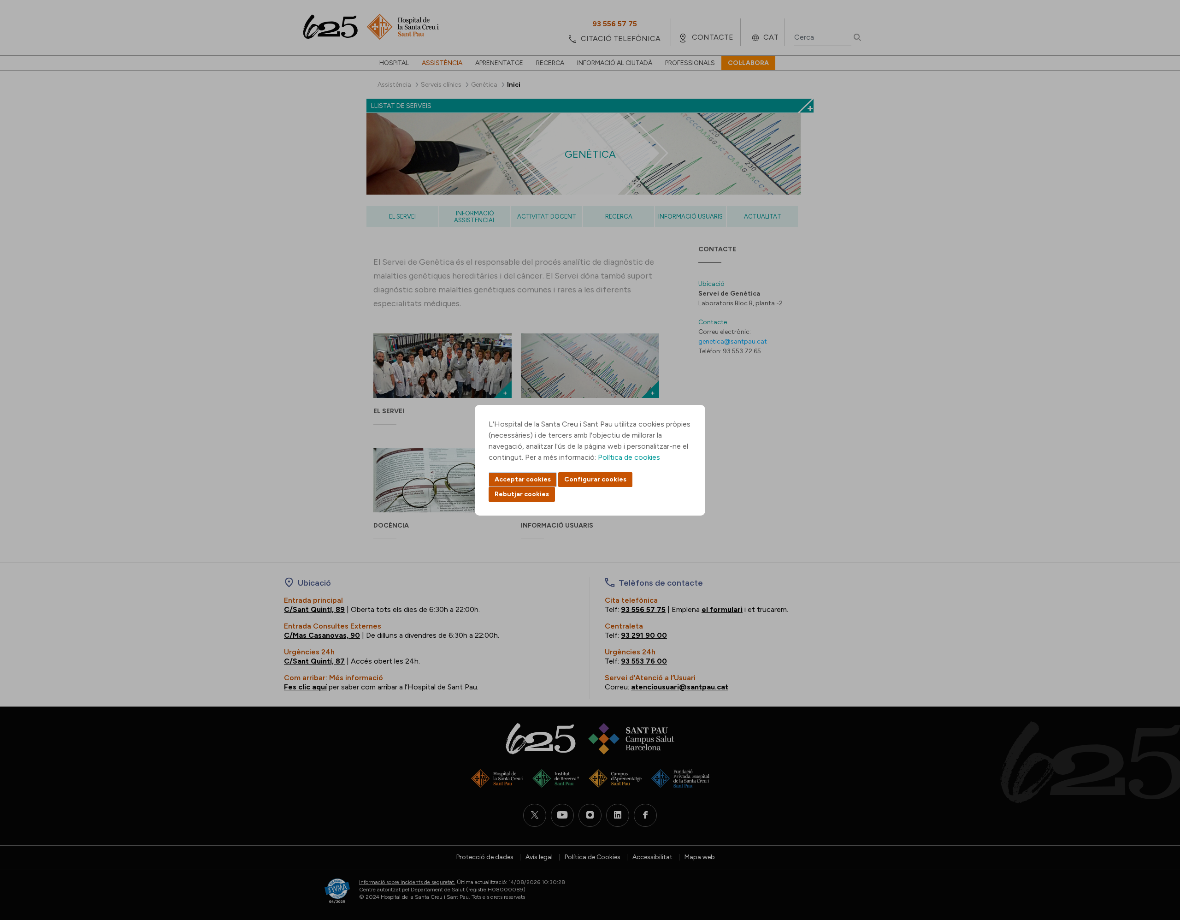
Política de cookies (629, 457)
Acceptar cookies (523, 479)
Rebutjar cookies (522, 494)
